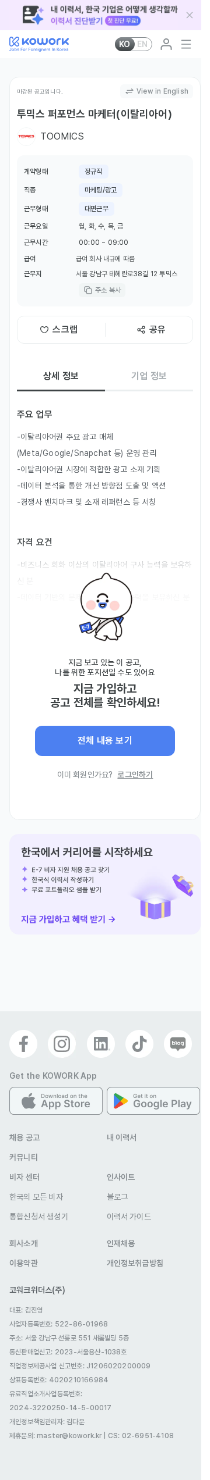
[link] (105, 884)
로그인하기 (135, 774)
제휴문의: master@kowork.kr (55, 1436)
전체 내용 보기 (105, 740)
